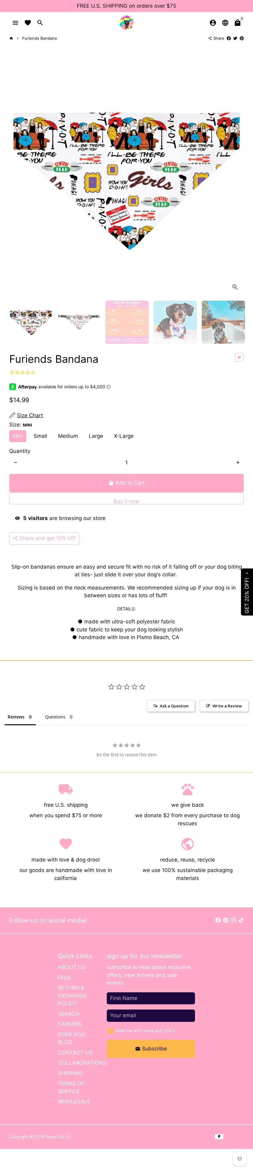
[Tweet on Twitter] (235, 38)
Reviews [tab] (16, 717)
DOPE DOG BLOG (71, 1038)
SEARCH (68, 1014)
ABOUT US (71, 967)
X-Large (124, 436)
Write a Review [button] (227, 706)
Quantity (19, 451)
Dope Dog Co (58, 1136)
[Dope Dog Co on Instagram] (233, 920)
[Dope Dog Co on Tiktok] (241, 920)
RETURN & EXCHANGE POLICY (72, 995)
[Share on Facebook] (229, 38)
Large (96, 436)
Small (40, 436)
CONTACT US (75, 1053)
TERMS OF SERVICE (71, 1087)
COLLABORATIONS (82, 1063)
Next (235, 179)
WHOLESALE (74, 1101)
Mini (18, 436)
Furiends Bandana (39, 38)
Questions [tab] (55, 717)
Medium (68, 436)
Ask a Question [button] (174, 706)
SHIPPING (70, 1073)
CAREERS (70, 1024)
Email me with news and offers (145, 1030)
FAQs (64, 977)
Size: (20, 425)
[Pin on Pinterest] (242, 38)
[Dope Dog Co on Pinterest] (225, 920)
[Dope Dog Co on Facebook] (218, 920)
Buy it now (126, 501)
